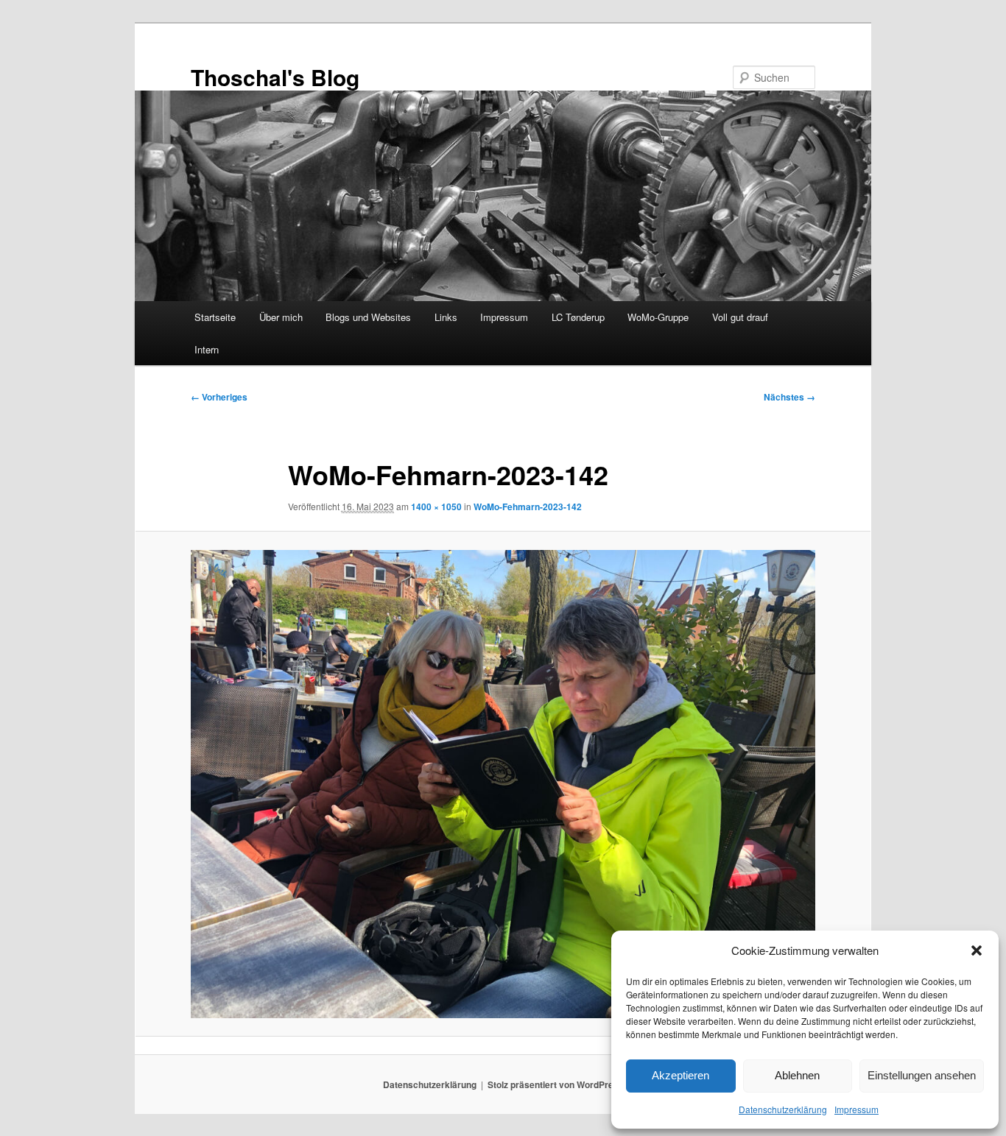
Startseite (215, 317)
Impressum (856, 1109)
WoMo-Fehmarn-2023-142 (528, 506)
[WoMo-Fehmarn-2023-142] (503, 784)
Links (446, 317)
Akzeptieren (680, 1075)
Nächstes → (789, 396)
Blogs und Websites (368, 317)
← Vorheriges (219, 396)
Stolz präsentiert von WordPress (556, 1084)
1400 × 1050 (436, 506)
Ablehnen (797, 1075)
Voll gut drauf (740, 317)
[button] (976, 950)
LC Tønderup (578, 317)
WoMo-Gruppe (658, 317)
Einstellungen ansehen (922, 1075)
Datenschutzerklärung (783, 1109)
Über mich (281, 317)
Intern (206, 349)
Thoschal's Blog (275, 77)
